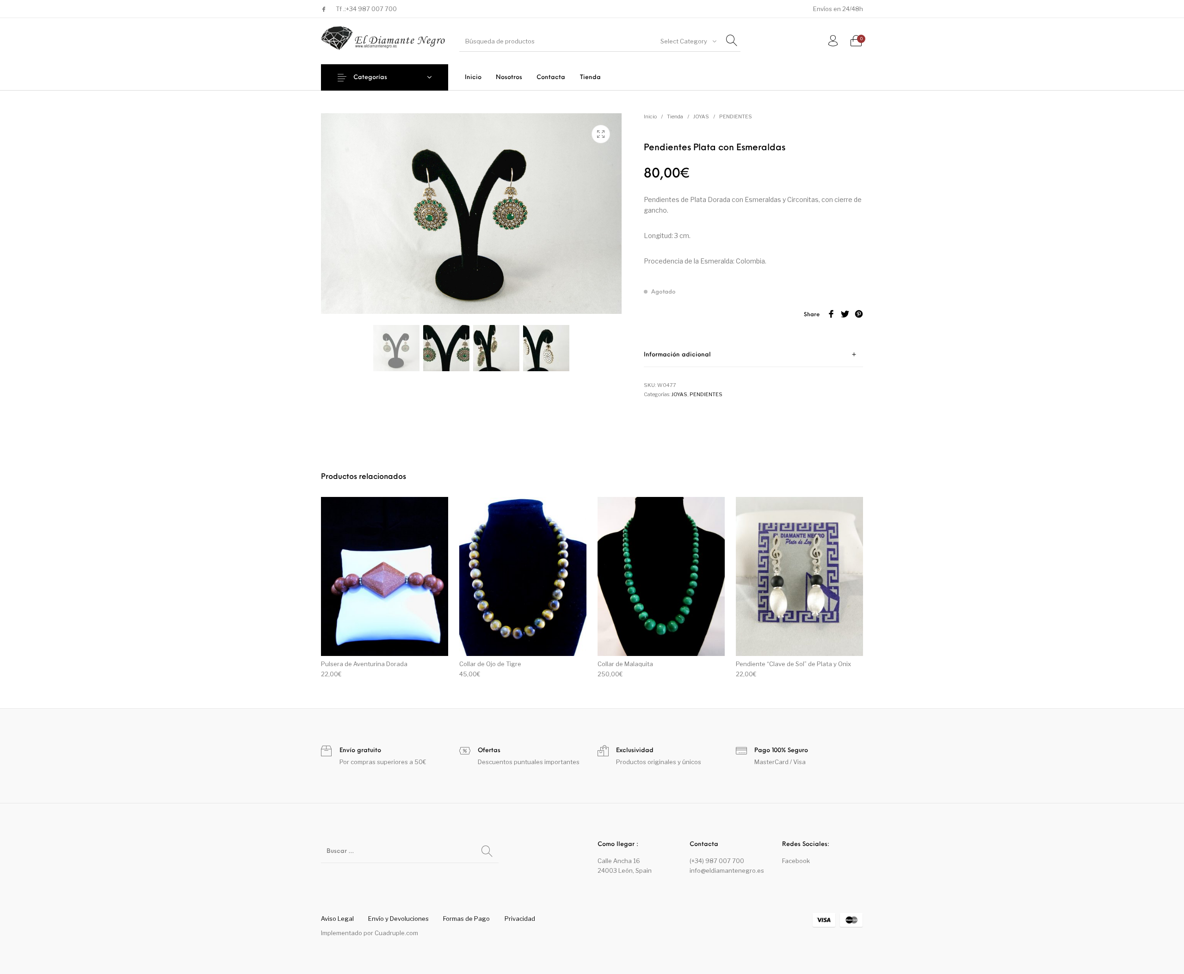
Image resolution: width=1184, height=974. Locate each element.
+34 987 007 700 (371, 8)
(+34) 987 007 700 (717, 860)
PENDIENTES (735, 116)
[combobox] (687, 41)
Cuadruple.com (396, 933)
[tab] (753, 355)
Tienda (675, 116)
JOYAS (701, 116)
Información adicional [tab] (677, 355)
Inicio (650, 116)
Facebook (796, 860)
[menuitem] (472, 77)
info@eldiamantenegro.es (727, 870)
